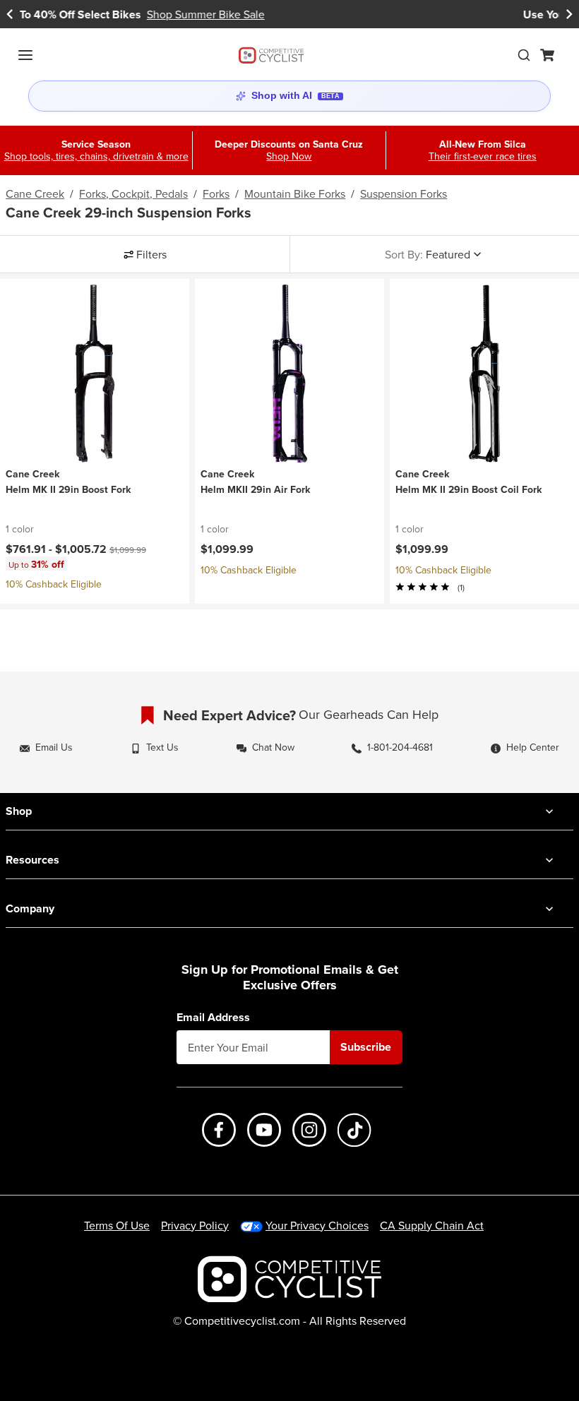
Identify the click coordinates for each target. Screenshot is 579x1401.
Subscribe (365, 1047)
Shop (19, 811)
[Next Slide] (569, 14)
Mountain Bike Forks (294, 193)
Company (30, 908)
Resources (32, 860)
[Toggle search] (523, 55)
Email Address (213, 1017)
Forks (216, 193)
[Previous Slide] (10, 14)
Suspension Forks (403, 193)
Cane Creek (35, 193)
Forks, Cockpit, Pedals (133, 193)
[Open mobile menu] (25, 55)
